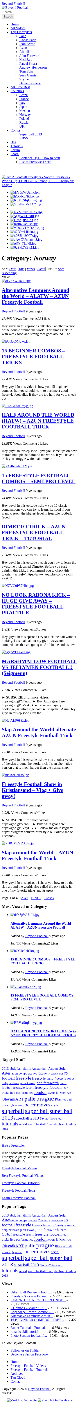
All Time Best (20, 87)
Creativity (44, 1073)
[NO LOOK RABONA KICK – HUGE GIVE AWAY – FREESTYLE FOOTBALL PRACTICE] (27, 212)
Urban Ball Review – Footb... (31, 1292)
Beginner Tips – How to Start (39, 158)
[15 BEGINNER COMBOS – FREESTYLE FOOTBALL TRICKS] (25, 196)
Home (15, 24)
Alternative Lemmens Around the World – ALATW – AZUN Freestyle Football (35, 296)
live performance (21, 1092)
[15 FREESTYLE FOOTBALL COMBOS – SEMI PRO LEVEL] (26, 204)
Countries (17, 91)
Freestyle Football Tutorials (21, 1183)
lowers (51, 1092)
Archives (17, 1373)
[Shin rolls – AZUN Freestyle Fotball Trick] (26, 239)
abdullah (16, 1068)
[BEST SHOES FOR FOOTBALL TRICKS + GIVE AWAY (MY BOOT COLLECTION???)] (24, 232)
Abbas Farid (27, 40)
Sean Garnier (28, 75)
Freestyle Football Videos (19, 1168)
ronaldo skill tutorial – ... (27, 1331)
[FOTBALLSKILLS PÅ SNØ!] (25, 247)
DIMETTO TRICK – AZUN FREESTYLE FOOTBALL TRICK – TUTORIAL (33, 532)
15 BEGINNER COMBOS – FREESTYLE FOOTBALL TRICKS (33, 356)
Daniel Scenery (30, 83)
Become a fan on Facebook (29, 1354)
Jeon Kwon (27, 44)
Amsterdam (39, 1068)
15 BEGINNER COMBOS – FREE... (37, 1320)
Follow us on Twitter (25, 1350)
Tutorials (17, 146)
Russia (24, 122)
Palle (22, 36)
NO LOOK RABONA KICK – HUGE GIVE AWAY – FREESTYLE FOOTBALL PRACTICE (36, 603)
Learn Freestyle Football (19, 1198)
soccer (18, 1105)
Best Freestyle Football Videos (23, 1175)
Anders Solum (58, 1068)
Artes (6, 1073)
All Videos (18, 28)
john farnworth (47, 1083)
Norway (25, 114)
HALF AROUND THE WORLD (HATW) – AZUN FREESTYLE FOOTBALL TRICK (38, 421)
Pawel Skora (28, 63)
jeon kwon (27, 1083)
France (24, 99)
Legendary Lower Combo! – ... (32, 1312)
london (40, 1092)
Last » (50, 898)
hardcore (14, 1083)
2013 (5, 1068)
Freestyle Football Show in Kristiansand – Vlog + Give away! (32, 790)
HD (13, 142)
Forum (15, 150)
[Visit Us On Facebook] (55, 1400)
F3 (66, 1073)
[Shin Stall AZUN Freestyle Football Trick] (23, 243)
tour (60, 1118)
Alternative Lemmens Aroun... (32, 1316)
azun (14, 1073)
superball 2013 (26, 1118)
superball (13, 1111)
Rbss (58, 1099)
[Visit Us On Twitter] (22, 1400)
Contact (16, 1381)
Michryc (65, 1092)
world (23, 1124)
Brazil (23, 95)
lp (57, 1092)
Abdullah (25, 52)
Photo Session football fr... (29, 1335)
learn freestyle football (44, 1087)
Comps (15, 130)
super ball (37, 1111)
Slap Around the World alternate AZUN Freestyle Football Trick (39, 732)
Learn (15, 154)
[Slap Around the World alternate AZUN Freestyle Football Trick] (24, 220)
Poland (24, 118)
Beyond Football (13, 3)
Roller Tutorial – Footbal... (29, 1327)
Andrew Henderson (33, 67)
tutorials (10, 1124)
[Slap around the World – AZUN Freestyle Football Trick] (27, 228)
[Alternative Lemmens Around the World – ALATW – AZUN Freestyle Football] (25, 192)
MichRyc (25, 59)
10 (32, 898)
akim (26, 1068)
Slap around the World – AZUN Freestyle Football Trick (37, 855)
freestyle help (43, 1078)
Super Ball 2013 (30, 134)
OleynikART (13, 1099)
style (55, 1105)
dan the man (57, 1073)
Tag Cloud (18, 1377)
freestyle (23, 1078)
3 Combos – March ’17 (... (29, 1308)
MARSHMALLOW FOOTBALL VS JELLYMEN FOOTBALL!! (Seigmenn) (39, 667)
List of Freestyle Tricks (35, 162)
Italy (22, 103)
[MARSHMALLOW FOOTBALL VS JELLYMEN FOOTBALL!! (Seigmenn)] (25, 216)
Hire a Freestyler (13, 1145)
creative (32, 1073)
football (8, 1078)
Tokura (53, 1118)
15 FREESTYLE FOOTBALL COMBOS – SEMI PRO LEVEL (38, 478)
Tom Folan (26, 71)
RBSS (23, 138)
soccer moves (36, 1105)
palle (30, 1098)
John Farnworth (30, 55)
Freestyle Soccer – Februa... (30, 1296)
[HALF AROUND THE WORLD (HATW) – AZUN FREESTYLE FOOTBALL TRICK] (26, 200)
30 (39, 898)
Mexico (24, 111)
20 (36, 898)
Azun (23, 48)
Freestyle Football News (19, 1190)
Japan (23, 107)
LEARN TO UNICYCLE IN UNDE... (38, 1300)
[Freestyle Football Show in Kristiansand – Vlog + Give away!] (24, 224)
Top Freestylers (21, 32)
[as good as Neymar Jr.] (24, 235)
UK (22, 126)
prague (45, 1098)
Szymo (24, 79)
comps (23, 1073)
